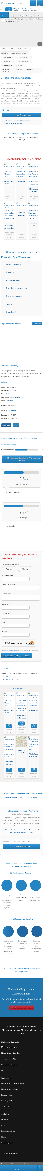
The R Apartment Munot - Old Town (34, 755)
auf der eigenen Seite (22, 945)
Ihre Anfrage (6, 593)
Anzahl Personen (8, 575)
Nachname (5, 613)
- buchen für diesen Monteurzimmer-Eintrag (36, 946)
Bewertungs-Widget (7, 1101)
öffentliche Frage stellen (22, 846)
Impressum (4, 1119)
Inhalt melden (33, 798)
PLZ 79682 (13, 390)
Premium (38, 161)
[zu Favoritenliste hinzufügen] (3, 20)
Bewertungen (30, 16)
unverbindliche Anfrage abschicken (17, 656)
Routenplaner (37, 323)
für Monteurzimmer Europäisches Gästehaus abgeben (7, 901)
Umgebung (11, 312)
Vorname (5, 604)
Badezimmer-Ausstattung (16, 288)
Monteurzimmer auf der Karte (13, 123)
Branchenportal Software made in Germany (15, 1165)
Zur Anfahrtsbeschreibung (11, 679)
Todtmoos (9, 394)
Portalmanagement (7, 1143)
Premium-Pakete (6, 1095)
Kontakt (15, 425)
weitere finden (21, 897)
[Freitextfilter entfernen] (33, 3)
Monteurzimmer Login (10, 1153)
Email (4, 622)
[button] (21, 32)
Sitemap (3, 1137)
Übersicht (4, 16)
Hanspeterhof (21, 181)
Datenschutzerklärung (11, 651)
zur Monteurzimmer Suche (2, 9)
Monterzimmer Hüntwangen (34, 224)
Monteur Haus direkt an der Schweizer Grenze (9, 183)
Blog (2, 1071)
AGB (3, 1125)
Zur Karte (6, 676)
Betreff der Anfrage (8, 584)
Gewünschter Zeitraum (10, 565)
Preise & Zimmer (13, 264)
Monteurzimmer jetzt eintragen (22, 1008)
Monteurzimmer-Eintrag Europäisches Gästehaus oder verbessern (8, 947)
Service (9, 304)
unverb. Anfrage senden (22, 115)
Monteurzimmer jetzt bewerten (23, 459)
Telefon (4, 631)
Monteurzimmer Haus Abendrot (33, 190)
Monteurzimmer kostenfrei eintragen (12, 1083)
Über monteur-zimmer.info (9, 1065)
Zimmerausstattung (14, 280)
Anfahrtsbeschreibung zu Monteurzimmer (17, 121)
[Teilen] (34, 1168)
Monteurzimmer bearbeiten (9, 1089)
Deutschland (9, 401)
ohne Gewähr (17, 798)
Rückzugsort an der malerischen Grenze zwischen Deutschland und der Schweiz (9, 227)
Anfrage (39, 16)
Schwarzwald (13, 410)
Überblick (10, 272)
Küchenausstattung (14, 296)
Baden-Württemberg (16, 397)
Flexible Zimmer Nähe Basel (21, 214)
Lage (13, 16)
